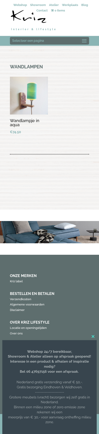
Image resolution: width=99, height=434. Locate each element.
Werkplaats (70, 5)
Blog (84, 5)
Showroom (38, 5)
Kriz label (16, 281)
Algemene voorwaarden (27, 304)
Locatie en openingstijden (28, 328)
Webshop (20, 5)
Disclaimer (17, 310)
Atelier (54, 5)
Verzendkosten (20, 299)
